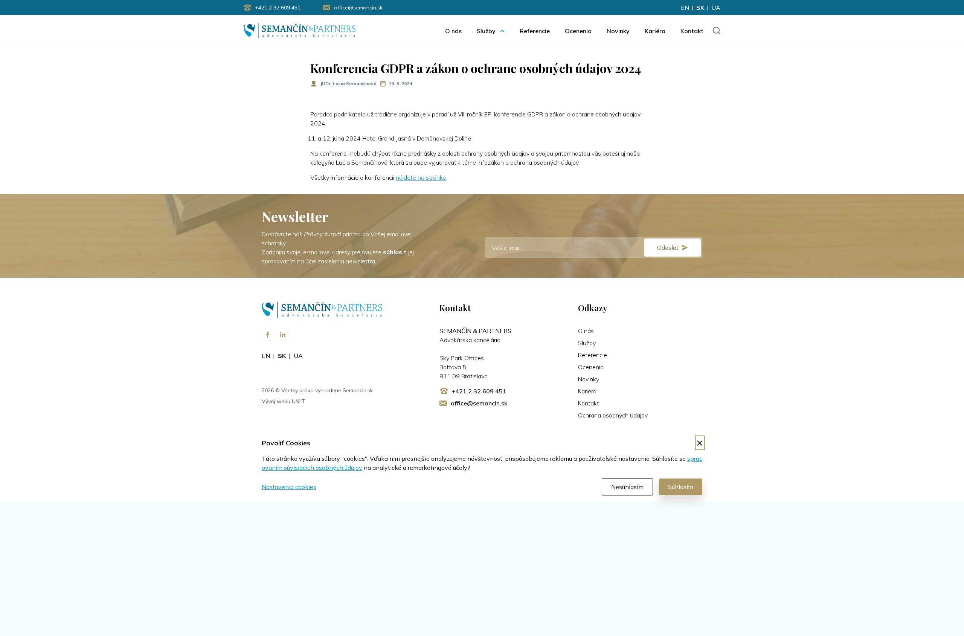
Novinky (618, 31)
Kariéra (655, 31)
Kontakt (691, 31)
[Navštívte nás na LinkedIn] (282, 334)
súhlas (392, 252)
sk (700, 7)
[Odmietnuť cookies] (699, 443)
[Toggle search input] (716, 31)
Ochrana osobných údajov (613, 415)
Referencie (535, 31)
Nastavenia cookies (289, 487)
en (685, 7)
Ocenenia (578, 31)
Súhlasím (680, 487)
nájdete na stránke (421, 177)
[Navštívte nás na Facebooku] (267, 335)
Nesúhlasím (627, 487)
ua (715, 7)
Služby (486, 31)
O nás (453, 31)
